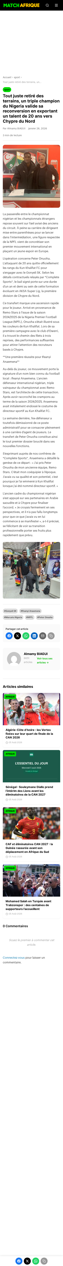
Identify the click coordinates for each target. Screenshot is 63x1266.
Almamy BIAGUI (36, 654)
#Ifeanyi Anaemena (30, 611)
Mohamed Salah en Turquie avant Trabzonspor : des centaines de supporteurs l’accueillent (28, 904)
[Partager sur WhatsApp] (25, 635)
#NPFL (29, 617)
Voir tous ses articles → (44, 660)
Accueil (7, 77)
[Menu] (56, 5)
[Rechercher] (47, 5)
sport (17, 77)
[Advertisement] (31, 40)
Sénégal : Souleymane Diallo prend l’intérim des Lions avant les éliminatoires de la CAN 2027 (29, 790)
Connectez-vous (14, 957)
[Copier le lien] (51, 635)
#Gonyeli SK (10, 611)
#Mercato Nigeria (13, 617)
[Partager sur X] (17, 635)
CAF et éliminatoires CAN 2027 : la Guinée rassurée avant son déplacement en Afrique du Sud (29, 847)
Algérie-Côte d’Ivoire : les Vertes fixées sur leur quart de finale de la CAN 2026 (29, 733)
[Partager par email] (42, 635)
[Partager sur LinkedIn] (34, 635)
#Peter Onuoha (44, 617)
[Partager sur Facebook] (9, 635)
